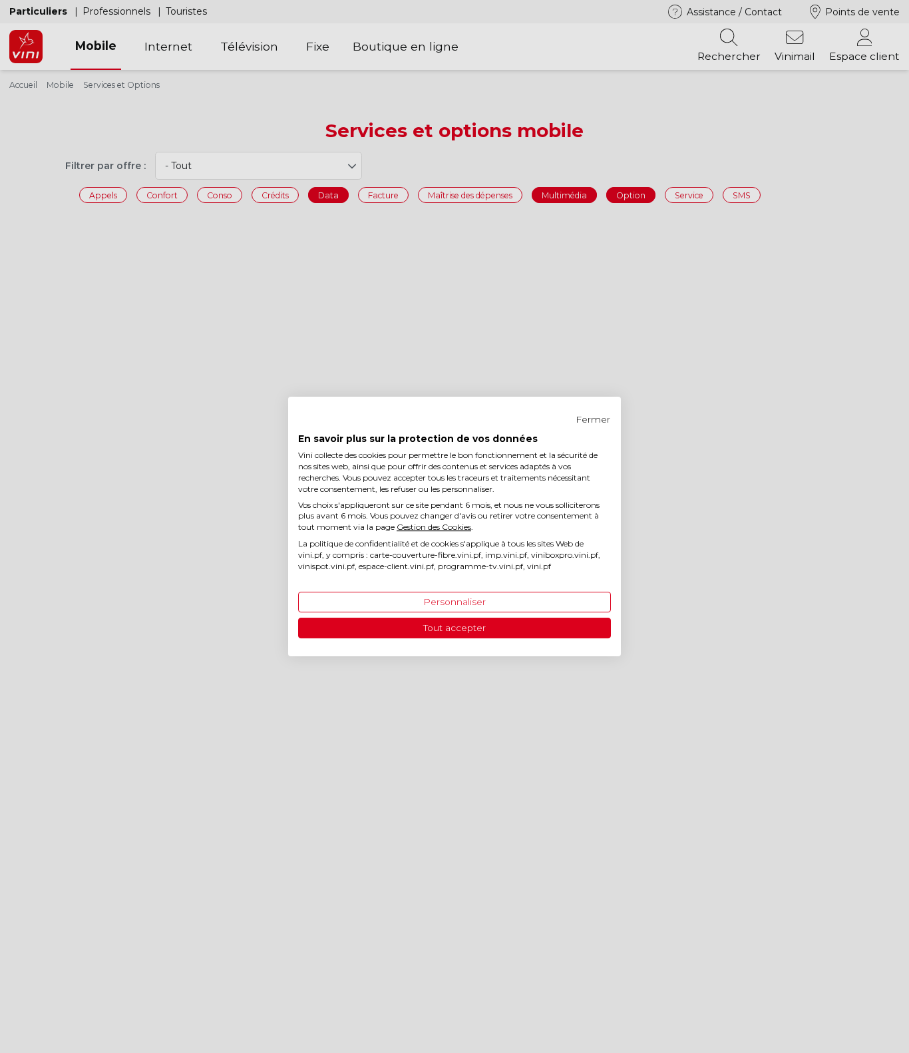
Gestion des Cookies (434, 527)
